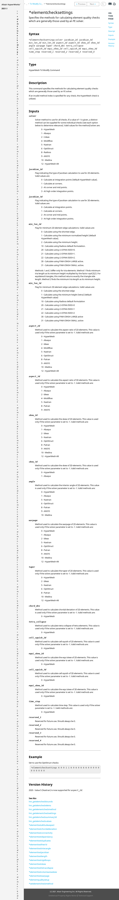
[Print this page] (114, 5)
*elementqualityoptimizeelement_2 (17, 374)
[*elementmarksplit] (94, 4)
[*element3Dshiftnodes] (80, 4)
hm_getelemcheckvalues (40, 821)
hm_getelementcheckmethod (42, 809)
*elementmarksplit (17, 73)
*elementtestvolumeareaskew (43, 872)
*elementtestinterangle (40, 848)
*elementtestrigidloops (40, 860)
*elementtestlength (38, 856)
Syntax (111, 23)
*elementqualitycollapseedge (17, 116)
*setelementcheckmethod (41, 883)
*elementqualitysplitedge (17, 850)
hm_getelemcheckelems (40, 805)
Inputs (111, 35)
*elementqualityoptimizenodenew (17, 498)
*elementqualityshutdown (17, 741)
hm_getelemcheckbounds (41, 801)
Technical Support (85, 895)
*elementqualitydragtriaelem (17, 220)
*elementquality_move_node (17, 317)
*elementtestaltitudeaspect (41, 825)
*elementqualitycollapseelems (17, 169)
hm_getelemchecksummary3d (43, 817)
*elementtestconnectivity (41, 832)
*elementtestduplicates (40, 840)
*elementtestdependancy (41, 836)
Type (110, 27)
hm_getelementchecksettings (42, 813)
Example (111, 39)
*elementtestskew (37, 864)
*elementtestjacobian (39, 852)
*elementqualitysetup (17, 650)
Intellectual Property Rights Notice (63, 895)
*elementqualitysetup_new (17, 693)
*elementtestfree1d (38, 844)
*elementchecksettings (17, 35)
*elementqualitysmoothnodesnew (17, 796)
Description (113, 31)
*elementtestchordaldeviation (43, 829)
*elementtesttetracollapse (41, 867)
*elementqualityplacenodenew (17, 555)
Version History (111, 44)
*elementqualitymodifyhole (17, 268)
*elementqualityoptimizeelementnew (17, 435)
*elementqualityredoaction (17, 606)
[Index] (109, 6)
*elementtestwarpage (39, 875)
